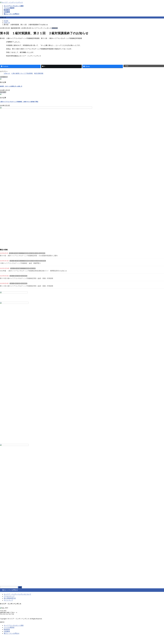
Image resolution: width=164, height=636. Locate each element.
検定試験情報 (38, 73)
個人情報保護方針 (10, 598)
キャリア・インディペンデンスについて (17, 594)
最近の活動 (31, 253)
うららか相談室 (9, 627)
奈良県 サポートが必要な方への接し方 (11, 86)
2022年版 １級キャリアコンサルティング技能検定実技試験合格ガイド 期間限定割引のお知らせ (33, 271)
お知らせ (55, 28)
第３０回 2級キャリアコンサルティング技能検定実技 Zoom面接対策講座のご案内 (29, 255)
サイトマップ (8, 600)
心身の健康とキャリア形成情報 (22, 73)
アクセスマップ (9, 596)
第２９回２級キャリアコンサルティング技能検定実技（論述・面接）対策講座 (26, 278)
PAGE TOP (159, 615)
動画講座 (7, 629)
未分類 (36, 253)
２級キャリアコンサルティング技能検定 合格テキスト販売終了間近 (19, 101)
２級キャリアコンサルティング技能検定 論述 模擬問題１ (20, 263)
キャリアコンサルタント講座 (14, 625)
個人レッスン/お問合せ (11, 633)
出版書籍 (7, 631)
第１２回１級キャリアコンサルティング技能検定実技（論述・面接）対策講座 (26, 286)
